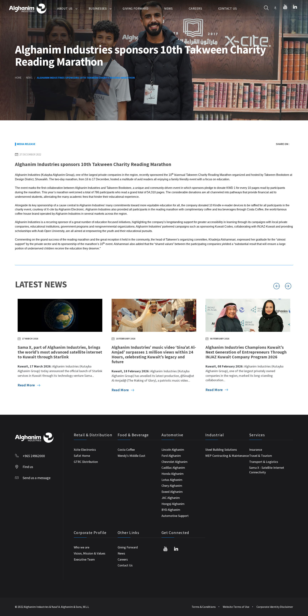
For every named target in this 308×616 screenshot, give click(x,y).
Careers (195, 8)
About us (65, 8)
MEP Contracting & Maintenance (227, 456)
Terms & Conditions (204, 607)
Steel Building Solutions (221, 450)
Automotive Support (175, 516)
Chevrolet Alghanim (174, 462)
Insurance (255, 450)
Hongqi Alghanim (172, 504)
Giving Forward (135, 8)
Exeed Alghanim (172, 492)
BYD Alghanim (170, 510)
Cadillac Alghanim (173, 468)
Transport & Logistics (263, 462)
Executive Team (84, 559)
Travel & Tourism (260, 456)
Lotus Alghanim (171, 480)
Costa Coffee (126, 450)
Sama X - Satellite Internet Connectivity (266, 470)
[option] (60, 346)
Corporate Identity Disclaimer (274, 607)
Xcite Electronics (85, 450)
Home (18, 77)
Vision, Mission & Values (89, 553)
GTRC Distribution (86, 462)
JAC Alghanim (170, 498)
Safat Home (82, 456)
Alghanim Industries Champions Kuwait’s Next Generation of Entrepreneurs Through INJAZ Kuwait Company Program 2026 (246, 352)
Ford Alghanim (171, 456)
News (168, 8)
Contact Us (227, 8)
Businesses (98, 8)
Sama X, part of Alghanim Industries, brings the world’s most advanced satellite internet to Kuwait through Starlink (60, 352)
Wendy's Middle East (131, 456)
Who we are (81, 547)
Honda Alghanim (172, 474)
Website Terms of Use (236, 607)
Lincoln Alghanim (172, 450)
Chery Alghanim (171, 486)
